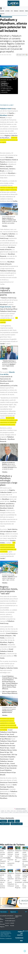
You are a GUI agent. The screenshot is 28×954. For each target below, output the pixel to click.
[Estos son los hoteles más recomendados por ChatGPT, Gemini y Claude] (3, 847)
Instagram (12, 920)
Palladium (3, 109)
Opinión (7, 925)
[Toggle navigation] (3, 8)
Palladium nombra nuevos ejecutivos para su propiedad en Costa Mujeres (18, 880)
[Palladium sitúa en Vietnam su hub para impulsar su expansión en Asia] (10, 847)
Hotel (9, 109)
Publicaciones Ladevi (18, 916)
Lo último (7, 10)
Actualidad (2, 915)
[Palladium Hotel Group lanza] (17, 847)
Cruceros (7, 923)
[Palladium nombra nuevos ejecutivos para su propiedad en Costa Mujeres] (17, 870)
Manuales (16, 10)
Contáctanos (19, 938)
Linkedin (12, 923)
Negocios (22, 10)
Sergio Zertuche (5, 307)
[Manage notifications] (25, 951)
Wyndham (3, 115)
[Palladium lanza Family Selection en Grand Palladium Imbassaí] (10, 870)
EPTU (12, 10)
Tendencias (8, 920)
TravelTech (7, 915)
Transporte (7, 918)
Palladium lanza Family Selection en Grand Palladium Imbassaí (11, 879)
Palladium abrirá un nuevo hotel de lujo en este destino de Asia (3, 880)
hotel (17, 821)
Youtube (12, 925)
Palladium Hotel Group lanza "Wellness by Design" (18, 856)
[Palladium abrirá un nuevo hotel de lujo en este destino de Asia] (3, 870)
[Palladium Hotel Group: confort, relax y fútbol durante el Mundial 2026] (25, 847)
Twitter (12, 915)
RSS (21, 941)
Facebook (12, 918)
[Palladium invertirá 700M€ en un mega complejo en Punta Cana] (25, 870)
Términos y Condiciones (6, 938)
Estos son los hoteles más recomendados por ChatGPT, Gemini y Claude (5, 859)
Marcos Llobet (8, 105)
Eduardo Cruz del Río (16, 823)
